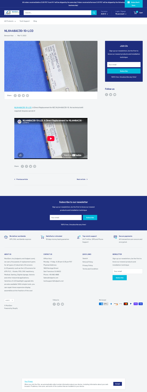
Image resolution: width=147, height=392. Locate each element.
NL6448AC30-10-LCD (23, 107)
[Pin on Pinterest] (19, 95)
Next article (81, 179)
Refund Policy (88, 262)
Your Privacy (29, 381)
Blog (35, 21)
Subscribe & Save (135, 3)
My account (120, 14)
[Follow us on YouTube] (114, 94)
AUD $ (7, 300)
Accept (117, 384)
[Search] (94, 12)
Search (85, 258)
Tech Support (25, 21)
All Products (8, 21)
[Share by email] (27, 95)
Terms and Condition (90, 269)
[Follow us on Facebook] (106, 94)
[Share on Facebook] (15, 95)
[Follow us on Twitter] (110, 94)
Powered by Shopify (11, 308)
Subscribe (124, 71)
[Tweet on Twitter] (23, 95)
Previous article (22, 179)
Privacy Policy (88, 265)
